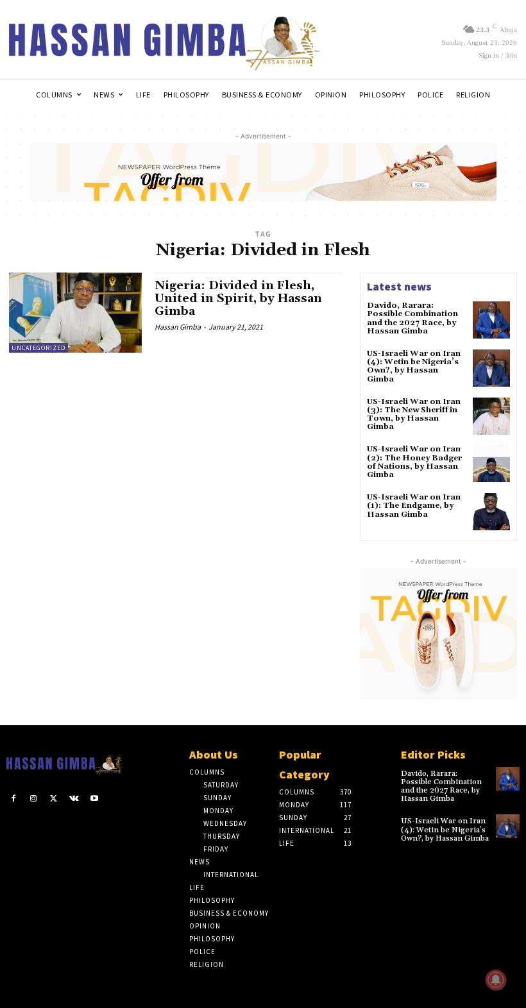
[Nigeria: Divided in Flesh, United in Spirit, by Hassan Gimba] (75, 312)
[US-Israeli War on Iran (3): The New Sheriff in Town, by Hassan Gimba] (491, 416)
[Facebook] (13, 799)
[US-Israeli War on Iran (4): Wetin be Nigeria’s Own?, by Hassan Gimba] (491, 368)
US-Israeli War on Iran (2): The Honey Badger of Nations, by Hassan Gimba (414, 462)
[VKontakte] (74, 799)
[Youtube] (94, 799)
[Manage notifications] (496, 980)
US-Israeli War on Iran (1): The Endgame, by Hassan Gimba (414, 505)
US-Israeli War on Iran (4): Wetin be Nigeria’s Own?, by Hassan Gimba (414, 366)
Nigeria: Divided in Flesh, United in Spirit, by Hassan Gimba (238, 298)
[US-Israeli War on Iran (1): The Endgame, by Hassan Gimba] (491, 511)
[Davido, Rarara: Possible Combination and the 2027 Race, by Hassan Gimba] (491, 320)
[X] (54, 799)
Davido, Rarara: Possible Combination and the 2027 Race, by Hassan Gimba (412, 318)
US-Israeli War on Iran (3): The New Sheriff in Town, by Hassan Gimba (414, 414)
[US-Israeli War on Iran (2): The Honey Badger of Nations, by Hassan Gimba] (491, 463)
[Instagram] (34, 799)
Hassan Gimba (178, 327)
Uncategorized (38, 348)
